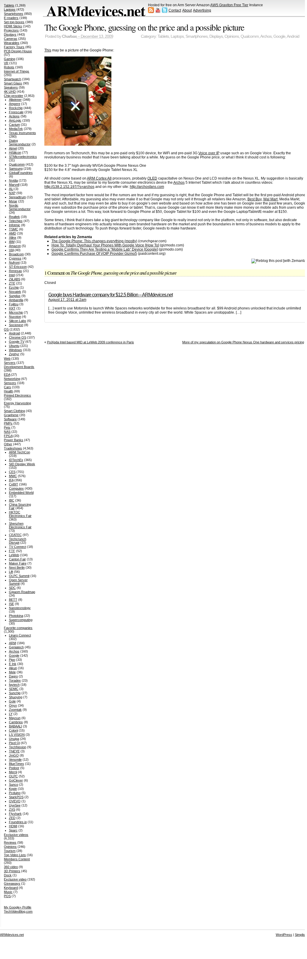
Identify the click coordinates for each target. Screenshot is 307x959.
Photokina (16, 615)
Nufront (14, 262)
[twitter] (165, 12)
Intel (12, 275)
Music (8, 892)
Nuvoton (15, 316)
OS (6, 329)
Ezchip (14, 287)
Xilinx (12, 237)
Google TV (16, 341)
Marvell (14, 184)
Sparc (13, 830)
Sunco (13, 784)
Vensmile (15, 759)
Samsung (16, 168)
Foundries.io (18, 822)
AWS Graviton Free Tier (229, 5)
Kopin (13, 788)
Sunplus (15, 296)
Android (293, 36)
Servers (9, 362)
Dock (8, 875)
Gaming (9, 59)
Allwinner (15, 99)
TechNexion (17, 747)
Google (279, 36)
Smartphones (197, 36)
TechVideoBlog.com (18, 911)
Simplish (301, 934)
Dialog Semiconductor (20, 142)
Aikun (13, 668)
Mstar (13, 201)
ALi (11, 189)
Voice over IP (208, 153)
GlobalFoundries (21, 172)
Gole (12, 701)
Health (8, 391)
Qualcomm (250, 36)
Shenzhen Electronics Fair (20, 525)
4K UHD (10, 91)
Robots (9, 67)
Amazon (15, 246)
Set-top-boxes (14, 22)
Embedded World (21, 492)
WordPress (284, 934)
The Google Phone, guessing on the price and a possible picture (144, 27)
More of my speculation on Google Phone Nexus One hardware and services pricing (243, 342)
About (187, 10)
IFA (11, 480)
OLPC (13, 776)
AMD (12, 233)
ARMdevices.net (95, 10)
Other (8, 444)
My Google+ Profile (17, 907)
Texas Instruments (22, 133)
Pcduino (15, 793)
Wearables (11, 43)
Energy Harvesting (17, 403)
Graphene (11, 415)
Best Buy (254, 199)
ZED (12, 818)
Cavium (14, 124)
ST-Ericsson (18, 266)
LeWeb (14, 555)
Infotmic (14, 225)
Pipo (12, 659)
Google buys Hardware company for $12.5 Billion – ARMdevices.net (110, 294)
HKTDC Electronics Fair (20, 514)
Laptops (177, 36)
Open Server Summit (18, 581)
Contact (175, 10)
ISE (11, 604)
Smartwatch (12, 79)
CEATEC (15, 535)
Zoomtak (15, 709)
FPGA (8, 436)
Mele (12, 672)
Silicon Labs (17, 321)
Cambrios (16, 722)
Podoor (14, 768)
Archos (266, 36)
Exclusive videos (16, 835)
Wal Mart (270, 199)
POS (7, 896)
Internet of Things (16, 71)
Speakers (11, 87)
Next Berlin (17, 567)
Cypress (15, 258)
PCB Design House (18, 51)
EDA (7, 374)
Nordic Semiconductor (20, 207)
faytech (14, 684)
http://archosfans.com (147, 187)
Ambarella (16, 300)
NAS (7, 431)
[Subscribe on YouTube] (158, 12)
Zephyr (14, 354)
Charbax (69, 36)
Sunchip (15, 693)
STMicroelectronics (23, 156)
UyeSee (15, 805)
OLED (152, 178)
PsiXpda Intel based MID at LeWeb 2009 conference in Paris (90, 342)
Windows (15, 350)
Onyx (13, 705)
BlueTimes (16, 763)
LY (11, 714)
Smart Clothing (14, 411)
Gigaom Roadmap (22, 592)
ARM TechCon (19, 452)
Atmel (13, 148)
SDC (12, 587)
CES (12, 472)
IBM (12, 241)
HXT (12, 308)
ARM (12, 643)
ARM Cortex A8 (99, 178)
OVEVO (15, 801)
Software (10, 419)
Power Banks (13, 440)
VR (6, 63)
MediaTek (16, 129)
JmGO (14, 755)
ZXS (12, 809)
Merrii (13, 772)
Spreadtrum (17, 197)
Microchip (16, 312)
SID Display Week (22, 464)
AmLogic (15, 120)
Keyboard (11, 887)
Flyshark (15, 813)
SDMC (13, 689)
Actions (14, 116)
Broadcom (16, 254)
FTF (12, 551)
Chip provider (13, 96)
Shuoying (15, 697)
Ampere (14, 104)
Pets (7, 427)
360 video (11, 867)
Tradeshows (13, 448)
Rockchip (16, 108)
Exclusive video (15, 879)
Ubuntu (14, 346)
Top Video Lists (15, 855)
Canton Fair (17, 559)
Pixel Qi (14, 743)
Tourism (9, 851)
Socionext (16, 325)
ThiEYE (14, 751)
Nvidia (13, 180)
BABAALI (15, 726)
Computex (16, 488)
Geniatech (16, 647)
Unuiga (14, 739)
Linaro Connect (20, 635)
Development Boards (19, 367)
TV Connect (17, 546)
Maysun (15, 718)
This (47, 50)
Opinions (232, 36)
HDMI (13, 826)
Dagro (13, 676)
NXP (12, 193)
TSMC (13, 229)
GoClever (16, 780)
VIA (11, 250)
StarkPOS (16, 797)
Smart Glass (13, 83)
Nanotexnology (20, 608)
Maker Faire (18, 563)
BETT (13, 599)
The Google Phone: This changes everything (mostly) (94, 241)
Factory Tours (14, 47)
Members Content (17, 859)
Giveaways (12, 883)
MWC (13, 476)
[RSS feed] (151, 12)
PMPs (8, 423)
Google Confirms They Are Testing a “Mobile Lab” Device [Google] (105, 249)
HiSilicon (15, 152)
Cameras (10, 38)
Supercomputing (20, 620)
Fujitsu (13, 304)
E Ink (12, 664)
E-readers (11, 18)
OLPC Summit (19, 576)
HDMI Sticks (13, 26)
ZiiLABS (14, 279)
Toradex (15, 680)
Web (7, 358)
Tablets (163, 36)
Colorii (13, 730)
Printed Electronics (17, 395)
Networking (12, 379)
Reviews (10, 842)
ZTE (12, 283)
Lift (11, 571)
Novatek (15, 291)
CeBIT (13, 484)
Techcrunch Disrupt (17, 540)
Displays (216, 36)
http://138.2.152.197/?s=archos (69, 187)
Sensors (10, 383)
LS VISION (17, 734)
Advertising (202, 10)
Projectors (11, 30)
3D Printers (12, 871)
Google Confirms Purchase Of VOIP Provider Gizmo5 (94, 253)
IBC (11, 500)
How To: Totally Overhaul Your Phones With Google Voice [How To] (105, 245)
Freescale (16, 112)
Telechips (16, 221)
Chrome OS (17, 337)
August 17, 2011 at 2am (67, 300)
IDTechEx (16, 460)
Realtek (14, 216)
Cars (7, 387)
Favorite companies (18, 628)
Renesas (15, 271)
